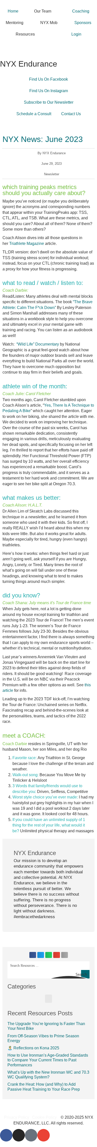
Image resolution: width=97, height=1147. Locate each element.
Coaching (80, 11)
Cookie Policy (44, 1117)
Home (13, 11)
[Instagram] (18, 1135)
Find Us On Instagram (48, 91)
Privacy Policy (16, 1117)
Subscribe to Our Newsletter (48, 102)
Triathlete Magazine (26, 243)
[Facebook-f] (6, 1135)
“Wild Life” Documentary (37, 344)
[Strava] (31, 1135)
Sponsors (82, 23)
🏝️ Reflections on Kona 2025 (33, 1048)
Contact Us (71, 114)
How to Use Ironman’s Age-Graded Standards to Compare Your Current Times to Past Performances (47, 1060)
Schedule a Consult (33, 114)
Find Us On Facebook (48, 79)
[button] (32, 955)
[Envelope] (43, 1135)
